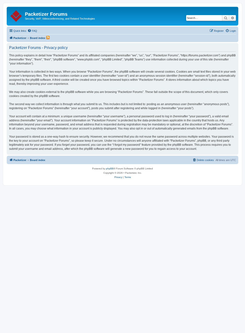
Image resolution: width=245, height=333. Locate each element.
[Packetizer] (16, 15)
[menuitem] (32, 31)
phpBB (110, 168)
